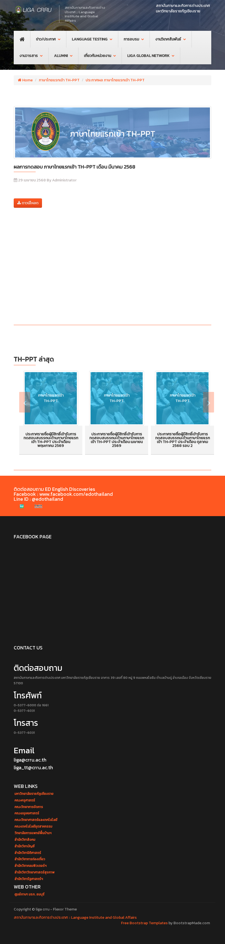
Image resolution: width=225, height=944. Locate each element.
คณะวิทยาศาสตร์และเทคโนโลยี (36, 820)
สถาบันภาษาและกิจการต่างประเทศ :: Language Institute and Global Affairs (75, 917)
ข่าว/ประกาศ (46, 39)
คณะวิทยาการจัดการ (29, 807)
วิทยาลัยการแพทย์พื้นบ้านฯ (33, 833)
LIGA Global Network (148, 56)
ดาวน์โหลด (29, 203)
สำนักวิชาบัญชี (25, 846)
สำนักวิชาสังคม (25, 839)
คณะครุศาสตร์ (25, 800)
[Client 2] (38, 506)
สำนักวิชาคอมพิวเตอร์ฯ (31, 865)
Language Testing (90, 39)
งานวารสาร (28, 56)
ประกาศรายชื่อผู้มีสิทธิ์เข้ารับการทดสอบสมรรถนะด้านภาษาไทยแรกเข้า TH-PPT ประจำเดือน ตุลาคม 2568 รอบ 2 (182, 440)
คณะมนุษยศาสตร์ (27, 813)
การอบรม (131, 39)
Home (27, 80)
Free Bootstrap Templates (144, 923)
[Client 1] (22, 506)
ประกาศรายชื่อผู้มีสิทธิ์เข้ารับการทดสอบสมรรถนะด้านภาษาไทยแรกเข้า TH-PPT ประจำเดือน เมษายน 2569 (116, 440)
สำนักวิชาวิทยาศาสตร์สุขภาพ (35, 872)
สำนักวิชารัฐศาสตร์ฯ (29, 879)
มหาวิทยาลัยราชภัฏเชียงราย (34, 793)
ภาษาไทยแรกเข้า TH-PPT (59, 80)
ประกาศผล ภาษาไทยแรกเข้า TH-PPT (115, 80)
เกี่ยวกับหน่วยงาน (97, 56)
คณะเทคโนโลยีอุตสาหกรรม (33, 826)
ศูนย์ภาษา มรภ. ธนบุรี (29, 894)
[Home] (34, 9)
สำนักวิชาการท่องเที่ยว (30, 859)
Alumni (61, 56)
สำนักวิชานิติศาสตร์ (28, 853)
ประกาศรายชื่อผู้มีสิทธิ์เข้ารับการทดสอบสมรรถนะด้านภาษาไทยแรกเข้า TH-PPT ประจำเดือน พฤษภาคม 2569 (51, 440)
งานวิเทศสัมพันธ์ (168, 39)
